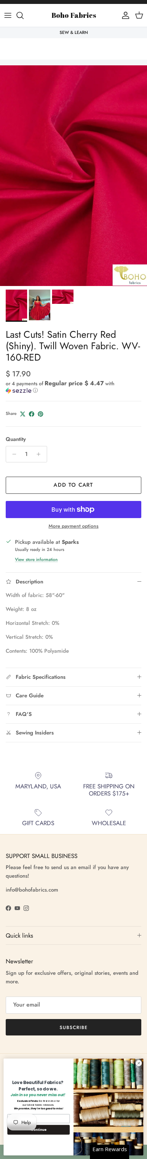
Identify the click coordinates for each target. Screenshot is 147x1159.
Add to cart (73, 485)
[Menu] (8, 15)
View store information (36, 559)
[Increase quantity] (40, 454)
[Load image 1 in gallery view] (73, 175)
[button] (73, 387)
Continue (38, 1129)
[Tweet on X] (22, 414)
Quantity (16, 439)
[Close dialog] (139, 1063)
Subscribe (73, 1027)
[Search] (23, 15)
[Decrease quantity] (12, 454)
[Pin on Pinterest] (40, 414)
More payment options (73, 526)
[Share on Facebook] (31, 414)
